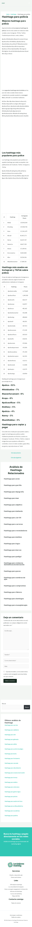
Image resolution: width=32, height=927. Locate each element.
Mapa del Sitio (16, 896)
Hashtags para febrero (13, 592)
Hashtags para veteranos (12, 787)
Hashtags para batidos (13, 537)
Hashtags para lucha (10, 753)
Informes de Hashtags (16, 891)
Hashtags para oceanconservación (15, 773)
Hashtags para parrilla (13, 485)
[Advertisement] (16, 72)
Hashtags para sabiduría (12, 730)
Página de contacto (16, 903)
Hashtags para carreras (13, 524)
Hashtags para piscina (11, 796)
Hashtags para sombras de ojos (14, 578)
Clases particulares (16, 877)
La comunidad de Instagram (16, 887)
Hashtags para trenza (11, 777)
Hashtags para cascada (11, 763)
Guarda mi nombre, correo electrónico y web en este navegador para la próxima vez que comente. (15, 674)
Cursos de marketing (16, 893)
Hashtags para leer (11, 498)
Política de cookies (16, 917)
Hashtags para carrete (11, 725)
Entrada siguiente (16, 457)
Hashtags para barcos (12, 550)
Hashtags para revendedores (15, 531)
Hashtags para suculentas (12, 811)
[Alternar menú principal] (29, 3)
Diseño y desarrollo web (16, 875)
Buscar (4, 703)
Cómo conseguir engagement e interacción (16, 889)
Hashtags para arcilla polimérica (14, 806)
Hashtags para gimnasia (11, 739)
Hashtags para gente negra (12, 792)
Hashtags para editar (11, 744)
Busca (27, 707)
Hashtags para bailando (13, 511)
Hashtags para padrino (11, 815)
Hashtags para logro (12, 544)
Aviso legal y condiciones (16, 915)
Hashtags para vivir (10, 734)
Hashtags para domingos (14, 599)
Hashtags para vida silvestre (13, 768)
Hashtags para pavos (12, 571)
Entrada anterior (16, 453)
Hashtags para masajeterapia (15, 605)
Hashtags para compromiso (15, 586)
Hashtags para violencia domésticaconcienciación (14, 564)
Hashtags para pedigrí (13, 557)
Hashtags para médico (11, 782)
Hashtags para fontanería (12, 758)
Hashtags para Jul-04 (12, 518)
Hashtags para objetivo (13, 505)
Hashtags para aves (12, 479)
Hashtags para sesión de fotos (13, 801)
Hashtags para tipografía (14, 492)
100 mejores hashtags (16, 884)
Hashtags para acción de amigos (14, 749)
